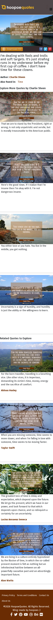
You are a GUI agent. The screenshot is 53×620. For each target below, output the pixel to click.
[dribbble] (31, 614)
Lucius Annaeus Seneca (14, 519)
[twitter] (16, 614)
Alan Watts (7, 580)
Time (20, 81)
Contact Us (44, 595)
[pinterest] (20, 614)
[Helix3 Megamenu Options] (51, 9)
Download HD (14, 49)
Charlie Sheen (17, 77)
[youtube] (26, 614)
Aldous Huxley (8, 390)
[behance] (36, 614)
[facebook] (11, 614)
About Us (6, 601)
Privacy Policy (8, 595)
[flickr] (41, 614)
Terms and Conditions (27, 595)
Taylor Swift (8, 447)
